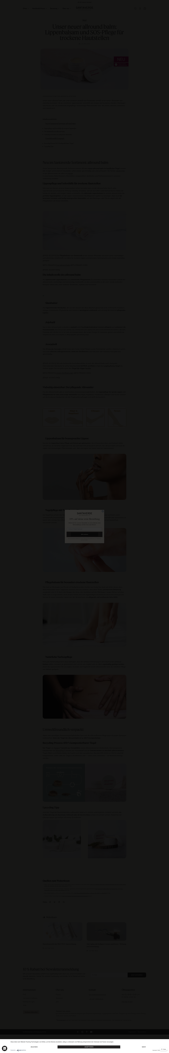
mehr (144, 1047)
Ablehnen (34, 1047)
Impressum (154, 1050)
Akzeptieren (88, 1047)
